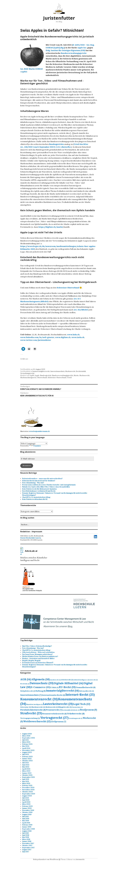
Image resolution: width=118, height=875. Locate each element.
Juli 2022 (25, 763)
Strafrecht (31, 713)
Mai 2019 (25, 821)
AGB (25, 679)
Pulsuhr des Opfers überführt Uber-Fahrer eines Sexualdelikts (46, 487)
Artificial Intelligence (81, 680)
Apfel (32, 375)
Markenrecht (70, 371)
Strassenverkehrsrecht (54, 713)
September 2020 (28, 794)
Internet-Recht (80, 694)
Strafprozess (88, 709)
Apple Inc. (82, 47)
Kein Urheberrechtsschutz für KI (34, 499)
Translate (37, 446)
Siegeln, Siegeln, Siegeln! (31, 661)
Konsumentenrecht (39, 699)
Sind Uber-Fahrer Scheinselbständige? (37, 646)
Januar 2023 (26, 759)
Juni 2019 (25, 819)
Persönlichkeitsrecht (33, 709)
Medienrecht (52, 707)
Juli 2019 (25, 817)
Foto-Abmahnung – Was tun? (33, 483)
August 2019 (26, 814)
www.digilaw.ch (63, 337)
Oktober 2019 (27, 812)
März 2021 (26, 783)
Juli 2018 (25, 833)
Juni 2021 (25, 779)
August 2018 (26, 831)
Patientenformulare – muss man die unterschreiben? (42, 479)
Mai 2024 (25, 746)
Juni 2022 (25, 765)
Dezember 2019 (28, 810)
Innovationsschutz (57, 371)
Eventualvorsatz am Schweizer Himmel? (37, 663)
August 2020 (27, 796)
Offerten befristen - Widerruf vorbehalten (38, 652)
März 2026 (26, 736)
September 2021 (28, 777)
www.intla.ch (77, 337)
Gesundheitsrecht (85, 687)
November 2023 (28, 750)
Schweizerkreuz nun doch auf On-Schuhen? (38, 481)
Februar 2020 (27, 806)
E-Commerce (40, 687)
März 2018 (26, 839)
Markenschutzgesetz (28, 378)
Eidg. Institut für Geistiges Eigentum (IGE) (65, 50)
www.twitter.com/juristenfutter (35, 340)
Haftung (40, 691)
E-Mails (54, 687)
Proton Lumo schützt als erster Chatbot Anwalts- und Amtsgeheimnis (49, 485)
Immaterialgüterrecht (41, 371)
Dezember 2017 (28, 843)
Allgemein (40, 679)
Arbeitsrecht (67, 680)
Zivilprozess (58, 721)
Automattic (80, 859)
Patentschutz (77, 707)
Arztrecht (93, 680)
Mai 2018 (25, 837)
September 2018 (28, 829)
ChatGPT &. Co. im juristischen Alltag (36, 497)
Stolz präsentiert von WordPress (45, 859)
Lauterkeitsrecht (58, 704)
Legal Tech (81, 704)
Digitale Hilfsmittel (68, 683)
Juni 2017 (25, 852)
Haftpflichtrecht (27, 691)
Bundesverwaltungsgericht (73, 53)
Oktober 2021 (27, 775)
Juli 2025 (25, 740)
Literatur (25, 707)
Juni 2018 (25, 835)
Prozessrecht (54, 710)
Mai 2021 (25, 781)
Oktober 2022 (27, 761)
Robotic (76, 710)
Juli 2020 (25, 798)
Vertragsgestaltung (30, 718)
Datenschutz (41, 683)
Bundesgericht (45, 375)
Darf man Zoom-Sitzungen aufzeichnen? (37, 654)
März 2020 (26, 804)
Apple (37, 375)
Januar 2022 (26, 773)
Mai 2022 (25, 767)
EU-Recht (67, 687)
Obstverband (42, 378)
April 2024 (26, 748)
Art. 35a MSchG (81, 310)
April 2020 (26, 802)
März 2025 (26, 742)
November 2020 (28, 790)
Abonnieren (26, 466)
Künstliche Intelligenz (34, 704)
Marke (76, 375)
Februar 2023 (27, 757)
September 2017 (28, 848)
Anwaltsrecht (55, 680)
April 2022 (26, 769)
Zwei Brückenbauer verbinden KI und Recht (38, 491)
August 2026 (27, 734)
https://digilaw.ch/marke (50, 227)
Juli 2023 (25, 754)
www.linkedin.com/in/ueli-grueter (37, 337)
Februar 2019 (27, 825)
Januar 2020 (27, 808)
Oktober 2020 (27, 792)
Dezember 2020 (28, 788)
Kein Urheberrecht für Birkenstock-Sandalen (39, 489)
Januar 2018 (26, 841)
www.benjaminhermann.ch (39, 431)
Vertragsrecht (54, 718)
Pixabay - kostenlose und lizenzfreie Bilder (38, 658)
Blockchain (24, 684)
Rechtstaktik (81, 371)
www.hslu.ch (73, 334)
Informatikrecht (86, 691)
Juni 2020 (25, 800)
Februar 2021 (27, 785)
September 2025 (28, 738)
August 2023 (27, 752)
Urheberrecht (75, 713)
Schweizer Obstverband (68, 287)
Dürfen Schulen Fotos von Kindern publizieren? (40, 656)
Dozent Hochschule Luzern (30, 538)
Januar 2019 (26, 827)
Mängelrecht (65, 707)
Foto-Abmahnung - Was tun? (33, 648)
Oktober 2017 (27, 845)
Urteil (69, 378)
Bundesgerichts (56, 144)
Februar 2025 (27, 744)
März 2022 (26, 771)
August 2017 (26, 850)
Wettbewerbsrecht (37, 721)
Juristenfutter (59, 18)
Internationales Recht (53, 695)
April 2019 (26, 823)
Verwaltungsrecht (27, 373)
